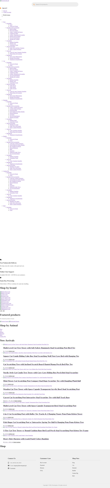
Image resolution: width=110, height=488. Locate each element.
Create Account (7, 12)
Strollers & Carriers (14, 39)
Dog (4, 22)
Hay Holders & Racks (15, 146)
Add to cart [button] (11, 351)
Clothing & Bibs (14, 33)
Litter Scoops (13, 88)
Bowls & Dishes (14, 30)
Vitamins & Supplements (16, 59)
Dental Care (13, 43)
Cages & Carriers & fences (16, 143)
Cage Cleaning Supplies (16, 130)
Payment (42, 465)
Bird (4, 206)
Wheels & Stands (14, 117)
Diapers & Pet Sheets (15, 36)
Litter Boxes (13, 85)
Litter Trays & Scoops (15, 126)
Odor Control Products (15, 49)
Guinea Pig (6, 171)
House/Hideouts (14, 113)
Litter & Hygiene (10, 46)
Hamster (5, 100)
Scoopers (12, 114)
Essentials (8, 23)
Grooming (9, 40)
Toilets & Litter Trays (15, 152)
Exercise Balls (13, 110)
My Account (43, 462)
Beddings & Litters (14, 166)
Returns (42, 468)
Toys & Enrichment (15, 38)
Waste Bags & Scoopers (16, 53)
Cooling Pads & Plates (15, 108)
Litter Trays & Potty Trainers (17, 48)
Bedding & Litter (14, 124)
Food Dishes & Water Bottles (17, 111)
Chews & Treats (14, 26)
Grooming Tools (14, 45)
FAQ (41, 470)
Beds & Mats (13, 29)
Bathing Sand (13, 120)
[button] (55, 253)
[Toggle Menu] (0, 19)
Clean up (8, 51)
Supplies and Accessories (12, 27)
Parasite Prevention (14, 58)
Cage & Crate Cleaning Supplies (18, 52)
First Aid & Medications (16, 56)
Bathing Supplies (14, 42)
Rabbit (5, 136)
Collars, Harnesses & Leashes (17, 35)
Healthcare (9, 55)
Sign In (5, 11)
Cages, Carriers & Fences (16, 32)
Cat (4, 61)
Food (11, 25)
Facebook (12, 468)
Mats (11, 149)
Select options (17, 401)
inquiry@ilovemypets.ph (20, 465)
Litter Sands (13, 87)
